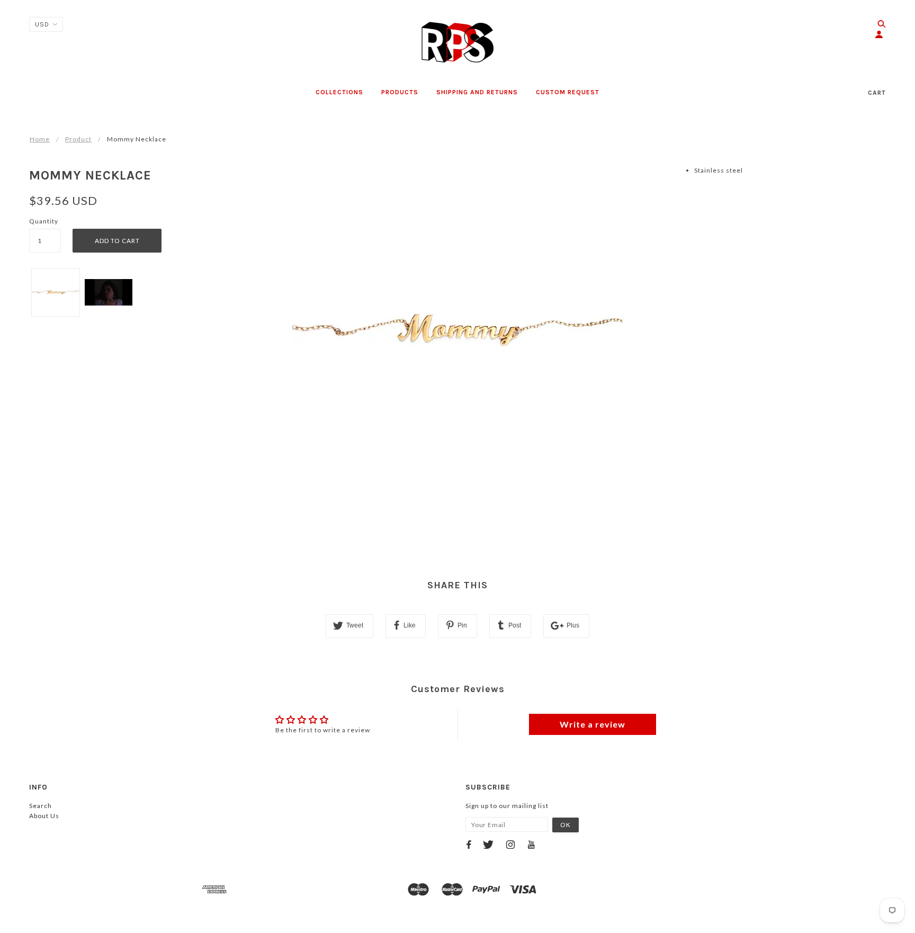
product (78, 139)
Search (40, 806)
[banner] (457, 42)
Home (40, 139)
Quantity (43, 221)
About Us (44, 816)
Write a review (592, 724)
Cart (877, 92)
